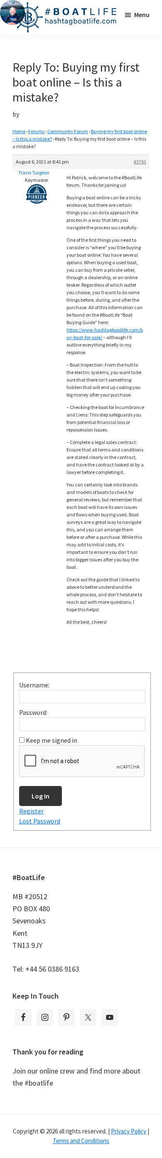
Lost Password (39, 821)
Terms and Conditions (81, 1141)
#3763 (140, 162)
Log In (40, 796)
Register (31, 811)
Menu (142, 14)
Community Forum (67, 131)
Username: (34, 685)
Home (18, 131)
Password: (33, 712)
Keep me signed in (51, 740)
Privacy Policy (128, 1131)
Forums (36, 131)
